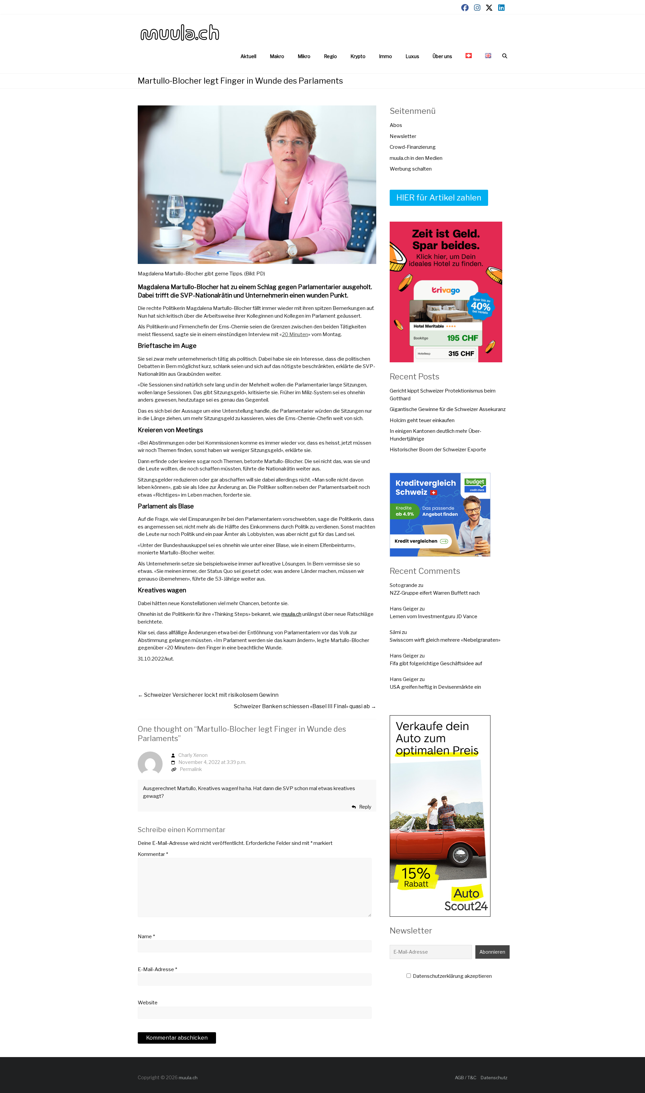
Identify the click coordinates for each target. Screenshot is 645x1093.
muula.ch (291, 614)
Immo (385, 56)
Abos (396, 125)
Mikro (304, 56)
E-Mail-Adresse (157, 969)
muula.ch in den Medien (416, 158)
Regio (330, 56)
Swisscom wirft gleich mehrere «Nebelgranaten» (445, 640)
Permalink (191, 769)
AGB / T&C (465, 1077)
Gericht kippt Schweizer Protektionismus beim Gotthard (443, 395)
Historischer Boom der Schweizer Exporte (438, 450)
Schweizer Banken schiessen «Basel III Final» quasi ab (305, 706)
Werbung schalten (411, 169)
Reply (365, 807)
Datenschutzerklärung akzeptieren (452, 976)
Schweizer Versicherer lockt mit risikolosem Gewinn (208, 695)
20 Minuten (295, 334)
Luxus (412, 56)
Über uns (442, 56)
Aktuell (248, 56)
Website (148, 1003)
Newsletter (403, 136)
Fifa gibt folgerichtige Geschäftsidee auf (436, 664)
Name (146, 936)
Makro (277, 56)
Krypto (358, 56)
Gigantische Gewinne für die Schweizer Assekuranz (448, 409)
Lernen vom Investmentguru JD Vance (433, 616)
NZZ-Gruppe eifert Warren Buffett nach (435, 593)
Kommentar (153, 854)
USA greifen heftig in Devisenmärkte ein (435, 687)
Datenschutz (494, 1077)
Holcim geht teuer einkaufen (422, 420)
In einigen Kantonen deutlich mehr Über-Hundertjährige (435, 435)
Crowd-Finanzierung (413, 147)
